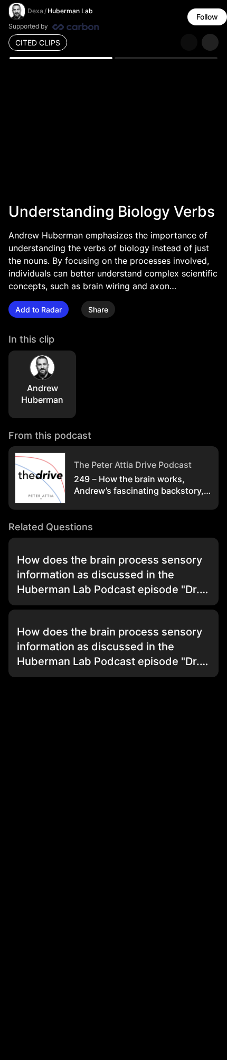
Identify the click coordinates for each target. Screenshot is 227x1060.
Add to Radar (38, 309)
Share (98, 309)
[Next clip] (210, 42)
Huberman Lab (70, 11)
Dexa (35, 11)
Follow (207, 16)
